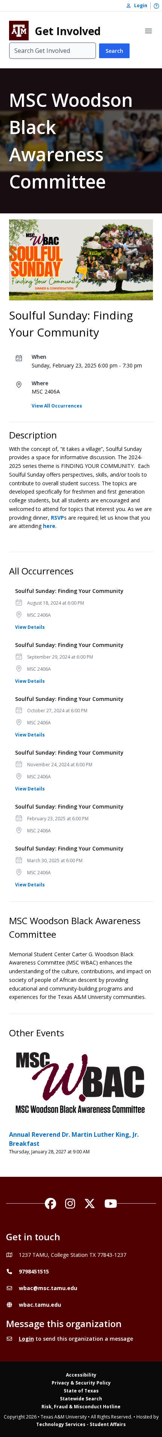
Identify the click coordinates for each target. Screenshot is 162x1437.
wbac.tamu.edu (40, 1304)
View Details (30, 627)
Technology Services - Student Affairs (81, 1424)
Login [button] (139, 5)
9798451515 (34, 1271)
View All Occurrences (57, 406)
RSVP (57, 517)
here (49, 525)
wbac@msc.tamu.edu (48, 1288)
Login (26, 1338)
